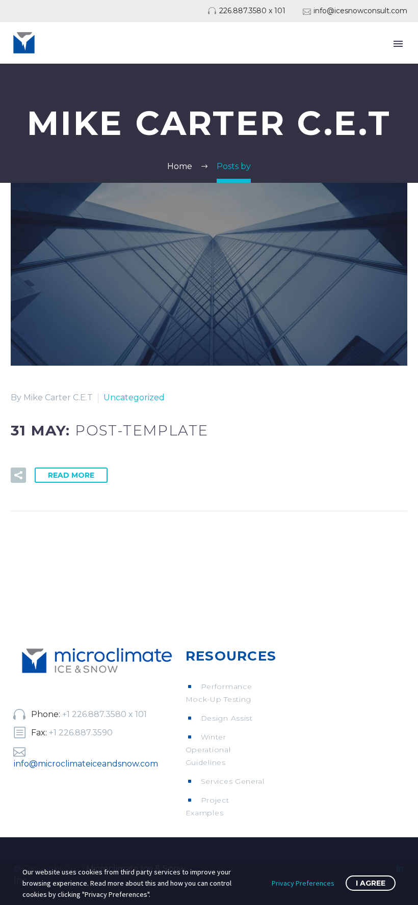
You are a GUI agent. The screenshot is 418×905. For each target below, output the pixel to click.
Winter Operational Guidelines (208, 749)
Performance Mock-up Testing (219, 693)
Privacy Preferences (303, 883)
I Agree (370, 883)
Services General (233, 781)
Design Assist (227, 718)
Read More (71, 475)
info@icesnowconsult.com (360, 10)
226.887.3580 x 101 (252, 10)
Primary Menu (398, 43)
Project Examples (207, 806)
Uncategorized (134, 397)
